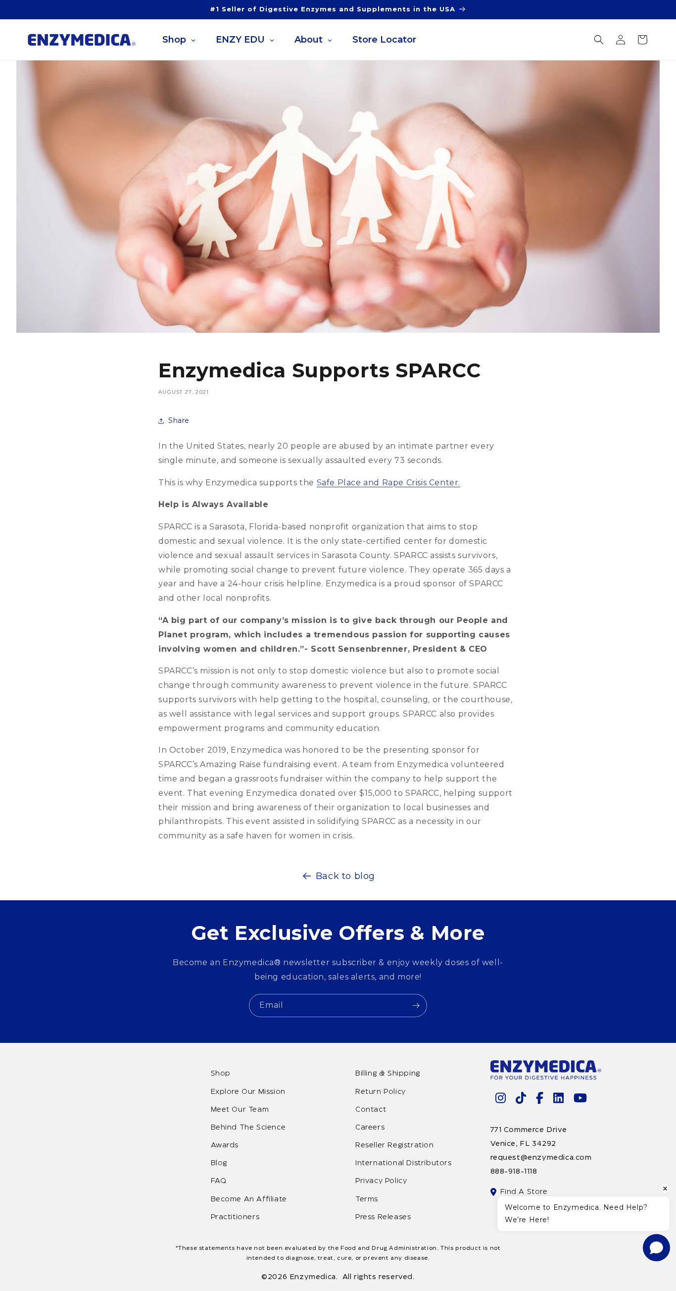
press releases (383, 1217)
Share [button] (179, 420)
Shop (221, 1074)
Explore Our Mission (248, 1092)
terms (366, 1199)
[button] (599, 40)
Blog (219, 1163)
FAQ (219, 1181)
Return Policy (380, 1092)
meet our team (240, 1110)
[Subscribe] (416, 1005)
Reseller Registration (394, 1145)
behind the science (248, 1128)
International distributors (403, 1163)
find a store (524, 1192)
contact (370, 1110)
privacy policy (381, 1181)
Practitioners (235, 1217)
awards (225, 1145)
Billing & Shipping (387, 1074)
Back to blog (345, 876)
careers (370, 1128)
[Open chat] (656, 1247)
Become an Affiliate (249, 1199)
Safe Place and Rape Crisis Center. (388, 482)
